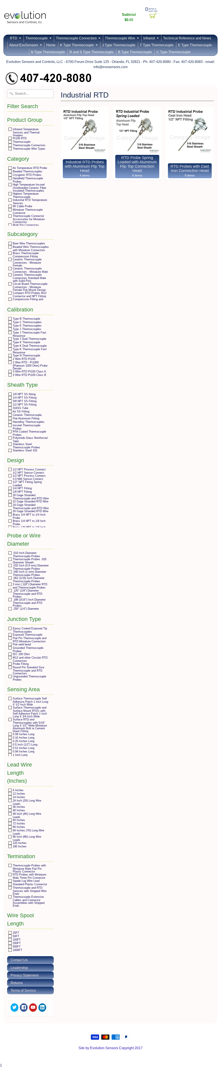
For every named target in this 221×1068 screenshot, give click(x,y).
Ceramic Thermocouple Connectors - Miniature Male (30, 270)
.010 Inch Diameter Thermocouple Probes (26, 554)
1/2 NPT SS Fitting (24, 404)
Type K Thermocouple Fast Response (29, 351)
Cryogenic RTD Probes (26, 174)
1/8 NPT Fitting (22, 491)
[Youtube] (33, 1007)
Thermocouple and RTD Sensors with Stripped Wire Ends (29, 890)
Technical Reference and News (187, 38)
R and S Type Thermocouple (91, 52)
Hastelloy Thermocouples (28, 421)
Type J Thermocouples (26, 329)
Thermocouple (36, 38)
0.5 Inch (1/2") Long (24, 744)
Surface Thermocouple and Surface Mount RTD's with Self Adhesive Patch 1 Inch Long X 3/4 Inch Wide (29, 712)
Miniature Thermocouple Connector (27, 211)
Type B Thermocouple (26, 318)
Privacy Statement (24, 975)
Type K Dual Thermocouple (29, 345)
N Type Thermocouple (48, 52)
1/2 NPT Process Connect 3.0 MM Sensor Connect (29, 477)
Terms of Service (23, 990)
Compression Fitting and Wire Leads (27, 301)
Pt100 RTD (19, 138)
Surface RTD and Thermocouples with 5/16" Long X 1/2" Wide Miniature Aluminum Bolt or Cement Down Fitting (29, 725)
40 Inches (18, 810)
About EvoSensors (23, 45)
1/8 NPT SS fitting (24, 394)
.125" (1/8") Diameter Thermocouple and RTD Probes (27, 593)
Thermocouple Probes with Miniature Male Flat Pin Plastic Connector (29, 868)
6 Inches (18, 790)
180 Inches (19, 846)
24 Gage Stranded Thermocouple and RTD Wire (30, 506)
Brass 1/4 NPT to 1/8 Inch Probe (29, 522)
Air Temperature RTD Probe (29, 168)
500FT (16, 946)
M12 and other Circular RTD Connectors (29, 659)
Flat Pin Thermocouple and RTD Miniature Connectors (29, 640)
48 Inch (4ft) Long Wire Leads (26, 815)
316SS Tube (20, 408)
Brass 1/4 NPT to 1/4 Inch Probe (29, 516)
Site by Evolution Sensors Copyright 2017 (110, 1048)
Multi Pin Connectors (25, 225)
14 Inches (18, 797)
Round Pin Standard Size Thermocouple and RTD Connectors (28, 670)
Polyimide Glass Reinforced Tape (29, 439)
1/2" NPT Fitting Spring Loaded (27, 483)
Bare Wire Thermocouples (28, 243)
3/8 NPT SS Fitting (24, 401)
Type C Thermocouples (27, 322)
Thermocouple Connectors (76, 38)
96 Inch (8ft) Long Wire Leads (26, 838)
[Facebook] (24, 1007)
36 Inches (18, 806)
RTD (13, 38)
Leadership (19, 968)
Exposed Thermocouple (27, 634)
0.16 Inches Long (23, 737)
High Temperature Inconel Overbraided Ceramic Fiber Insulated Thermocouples (29, 187)
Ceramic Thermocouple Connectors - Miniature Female (27, 262)
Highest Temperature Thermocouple (25, 195)
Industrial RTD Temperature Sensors (29, 201)
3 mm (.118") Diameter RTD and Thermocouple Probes (29, 586)
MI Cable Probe (22, 206)
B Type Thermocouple (135, 52)
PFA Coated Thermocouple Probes (29, 433)
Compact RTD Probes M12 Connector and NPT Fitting (29, 294)
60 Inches (18, 820)
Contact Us (19, 960)
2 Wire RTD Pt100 (23, 359)
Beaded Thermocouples (27, 171)
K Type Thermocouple (77, 45)
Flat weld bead (21, 644)
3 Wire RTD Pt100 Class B (29, 375)
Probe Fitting (20, 663)
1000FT (17, 950)
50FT (15, 936)
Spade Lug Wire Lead (25, 880)
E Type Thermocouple (195, 45)
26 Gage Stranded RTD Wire (30, 511)
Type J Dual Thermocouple (29, 338)
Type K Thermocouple (26, 342)
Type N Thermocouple (26, 355)
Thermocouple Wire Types (28, 148)
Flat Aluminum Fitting (25, 418)
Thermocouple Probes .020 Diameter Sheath (29, 561)
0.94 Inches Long (23, 751)
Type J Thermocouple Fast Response (29, 334)
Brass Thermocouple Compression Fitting (25, 255)
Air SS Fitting (20, 411)
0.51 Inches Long (23, 748)
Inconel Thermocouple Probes (26, 427)
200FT (16, 943)
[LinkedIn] (42, 1007)
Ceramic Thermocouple (27, 415)
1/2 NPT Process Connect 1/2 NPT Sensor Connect (29, 471)
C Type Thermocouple (173, 52)
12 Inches (18, 793)
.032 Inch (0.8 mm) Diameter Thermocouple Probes (30, 567)
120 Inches (19, 843)
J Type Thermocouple (118, 45)
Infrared (149, 38)
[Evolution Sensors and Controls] (25, 18)
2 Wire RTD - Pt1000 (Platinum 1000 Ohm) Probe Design (29, 365)
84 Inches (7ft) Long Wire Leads (28, 832)
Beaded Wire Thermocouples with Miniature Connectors (30, 248)
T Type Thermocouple (157, 45)
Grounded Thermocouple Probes (27, 649)
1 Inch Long (19, 755)
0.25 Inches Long (23, 741)
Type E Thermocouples (27, 325)
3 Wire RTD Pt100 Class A (29, 371)
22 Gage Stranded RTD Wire (30, 501)
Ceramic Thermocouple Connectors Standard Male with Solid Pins (29, 277)
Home (50, 45)
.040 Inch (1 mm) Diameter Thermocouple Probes (29, 573)
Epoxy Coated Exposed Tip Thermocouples (29, 630)
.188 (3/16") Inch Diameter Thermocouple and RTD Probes (29, 602)
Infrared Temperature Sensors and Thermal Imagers (25, 132)
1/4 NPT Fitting (22, 488)
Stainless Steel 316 (24, 450)
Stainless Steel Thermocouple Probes (26, 446)
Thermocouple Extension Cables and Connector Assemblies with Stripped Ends (28, 901)
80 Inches (18, 827)
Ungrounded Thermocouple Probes (29, 678)
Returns (17, 983)
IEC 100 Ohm (21, 654)
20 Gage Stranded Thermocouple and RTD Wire (30, 497)
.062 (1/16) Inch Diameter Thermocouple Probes (28, 579)
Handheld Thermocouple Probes (27, 180)
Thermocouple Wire (120, 38)
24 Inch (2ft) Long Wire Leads (26, 802)
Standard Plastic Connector (29, 884)
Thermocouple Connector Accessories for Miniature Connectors (28, 218)
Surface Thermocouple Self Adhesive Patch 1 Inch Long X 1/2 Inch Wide (30, 701)
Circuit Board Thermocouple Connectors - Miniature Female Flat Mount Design (29, 286)
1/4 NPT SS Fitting (24, 397)
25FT (15, 932)
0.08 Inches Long (23, 734)
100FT (16, 939)
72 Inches (18, 823)
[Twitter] (14, 1007)
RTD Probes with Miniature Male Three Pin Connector (29, 876)
